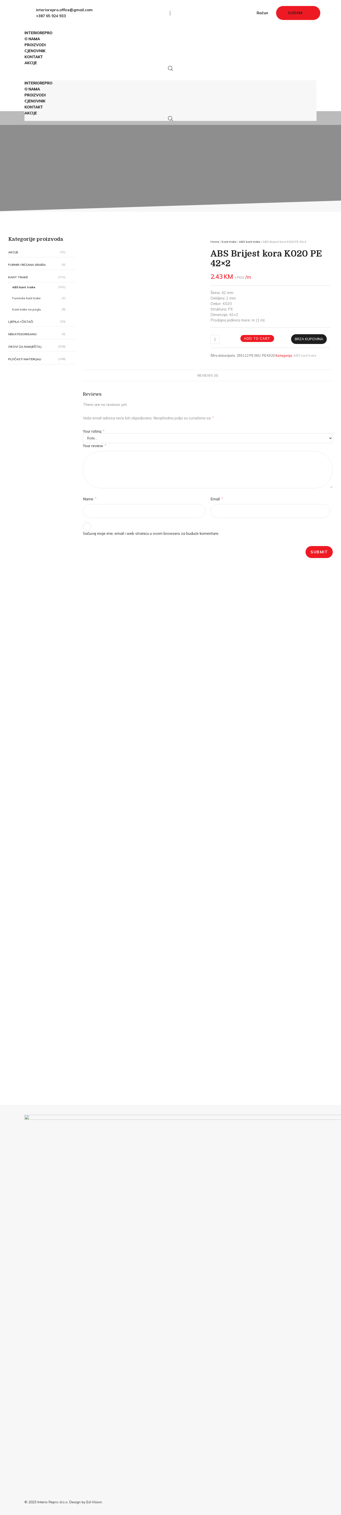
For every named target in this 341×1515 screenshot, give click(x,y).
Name (89, 499)
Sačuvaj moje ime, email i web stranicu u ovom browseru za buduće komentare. (151, 533)
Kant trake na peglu (26, 309)
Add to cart (257, 338)
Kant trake (18, 277)
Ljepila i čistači (20, 321)
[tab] (208, 375)
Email (216, 499)
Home (214, 242)
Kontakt (33, 56)
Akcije (30, 62)
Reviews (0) (207, 375)
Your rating (93, 431)
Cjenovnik (34, 50)
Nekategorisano (22, 334)
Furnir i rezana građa (27, 265)
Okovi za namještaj (24, 346)
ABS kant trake (23, 287)
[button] (170, 73)
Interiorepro (38, 32)
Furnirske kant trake (26, 298)
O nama (32, 38)
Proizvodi (35, 44)
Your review (94, 445)
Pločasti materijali (24, 359)
